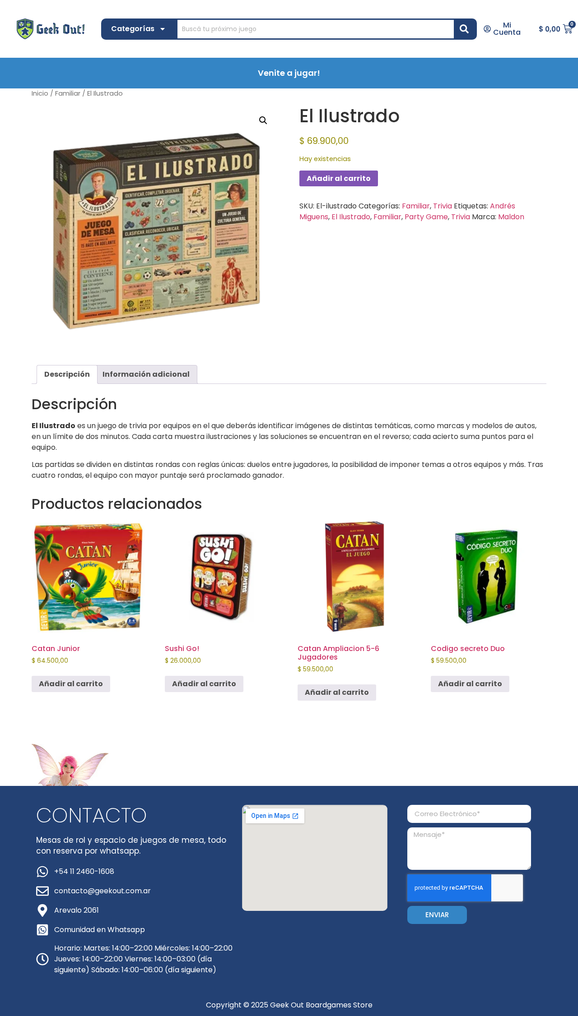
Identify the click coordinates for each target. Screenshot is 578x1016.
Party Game (426, 217)
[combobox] (315, 29)
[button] (263, 120)
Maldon (511, 217)
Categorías (132, 28)
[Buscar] (466, 29)
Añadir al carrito (339, 178)
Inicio (40, 93)
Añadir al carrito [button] (71, 684)
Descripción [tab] (67, 374)
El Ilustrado (350, 217)
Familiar (67, 93)
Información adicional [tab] (146, 374)
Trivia (442, 206)
